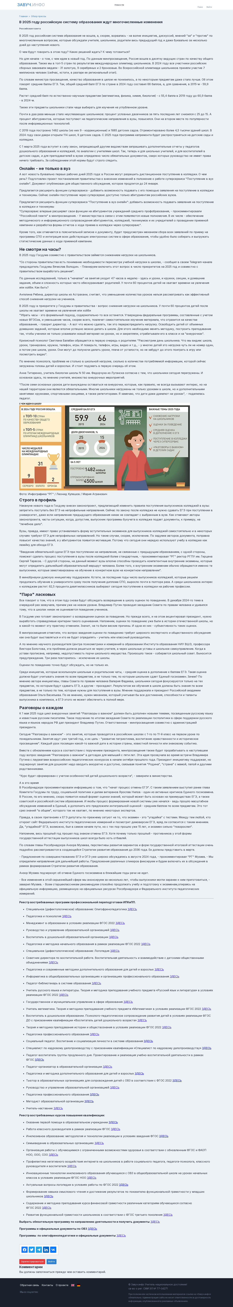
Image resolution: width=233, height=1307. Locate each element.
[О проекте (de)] (78, 1285)
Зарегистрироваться (32, 1261)
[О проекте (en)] (72, 1285)
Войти (51, 1261)
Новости (119, 4)
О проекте (62, 1285)
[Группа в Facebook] (51, 1292)
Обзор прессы (38, 16)
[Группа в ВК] (43, 1292)
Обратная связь (29, 1285)
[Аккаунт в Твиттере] (58, 1292)
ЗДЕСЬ (132, 909)
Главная (23, 16)
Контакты (47, 1285)
